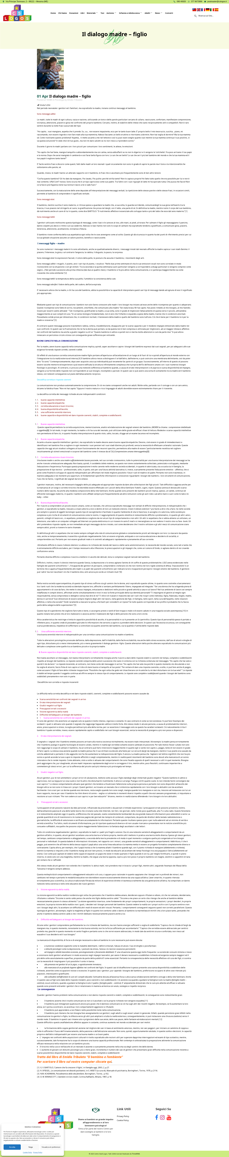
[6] (112, 451)
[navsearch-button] (195, 15)
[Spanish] (217, 9)
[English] (199, 9)
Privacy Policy (37, 1152)
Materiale (91, 13)
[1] (186, 211)
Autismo (110, 13)
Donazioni (73, 13)
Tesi (102, 13)
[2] (65, 273)
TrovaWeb (136, 1154)
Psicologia (59, 100)
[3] (55, 320)
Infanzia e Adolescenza (129, 13)
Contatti (169, 13)
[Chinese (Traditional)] (195, 9)
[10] (184, 610)
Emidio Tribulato (74, 100)
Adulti (147, 13)
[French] (203, 9)
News (157, 13)
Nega (31, 1147)
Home (53, 13)
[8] (121, 572)
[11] (146, 1000)
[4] (79, 358)
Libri (82, 13)
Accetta (12, 1147)
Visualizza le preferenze (51, 1147)
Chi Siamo (62, 13)
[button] (60, 1127)
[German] (208, 9)
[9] (75, 605)
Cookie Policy (27, 1152)
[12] (160, 1019)
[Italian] (212, 9)
